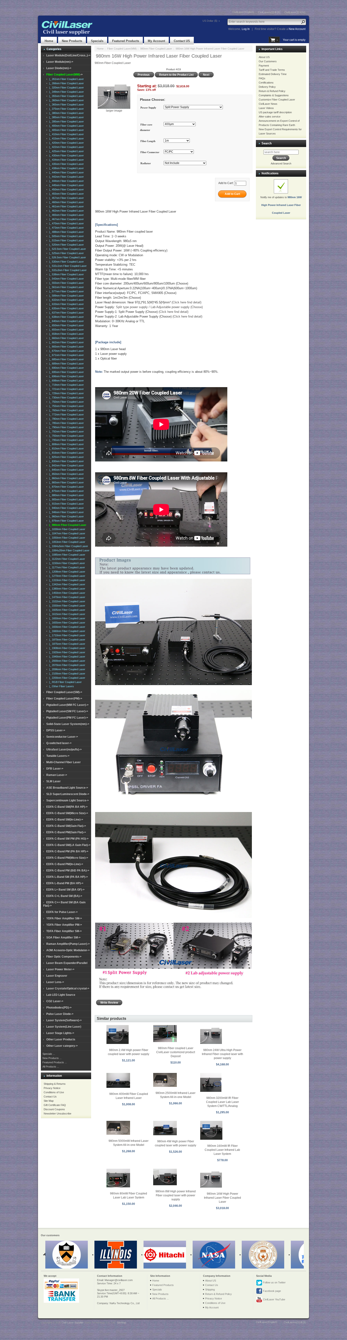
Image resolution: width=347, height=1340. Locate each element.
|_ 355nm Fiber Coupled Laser (66, 96)
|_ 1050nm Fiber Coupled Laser (66, 537)
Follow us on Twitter (274, 1282)
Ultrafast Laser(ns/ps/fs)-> (64, 749)
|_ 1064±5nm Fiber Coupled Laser (68, 546)
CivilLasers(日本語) (269, 12)
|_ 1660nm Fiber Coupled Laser (66, 631)
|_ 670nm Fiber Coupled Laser (66, 350)
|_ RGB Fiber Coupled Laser (65, 682)
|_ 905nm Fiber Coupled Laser (66, 499)
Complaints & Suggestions (274, 95)
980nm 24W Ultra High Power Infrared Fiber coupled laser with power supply (222, 1054)
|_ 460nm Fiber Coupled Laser (66, 202)
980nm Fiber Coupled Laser (156, 48)
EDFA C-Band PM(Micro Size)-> (67, 857)
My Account (156, 41)
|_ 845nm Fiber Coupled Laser (66, 469)
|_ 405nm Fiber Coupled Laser (66, 130)
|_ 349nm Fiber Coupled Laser (66, 91)
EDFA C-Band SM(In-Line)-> (64, 819)
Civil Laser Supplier (72, 1322)
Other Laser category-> (62, 1045)
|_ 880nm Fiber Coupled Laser (66, 495)
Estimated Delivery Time (273, 74)
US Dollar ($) (210, 20)
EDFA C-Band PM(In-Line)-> (64, 864)
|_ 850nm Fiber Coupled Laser (66, 474)
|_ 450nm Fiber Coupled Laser (66, 189)
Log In (246, 29)
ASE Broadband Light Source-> (67, 787)
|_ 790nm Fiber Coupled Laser (66, 427)
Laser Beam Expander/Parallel (66, 963)
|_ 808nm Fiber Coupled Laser (66, 444)
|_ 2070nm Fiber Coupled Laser (66, 665)
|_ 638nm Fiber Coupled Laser (66, 316)
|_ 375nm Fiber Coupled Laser (66, 108)
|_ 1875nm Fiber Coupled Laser (66, 643)
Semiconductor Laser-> (62, 736)
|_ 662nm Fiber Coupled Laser (66, 342)
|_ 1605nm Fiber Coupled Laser (66, 609)
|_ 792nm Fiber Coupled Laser (66, 431)
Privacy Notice (52, 1088)
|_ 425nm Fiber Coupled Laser (66, 151)
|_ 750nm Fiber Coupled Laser (66, 401)
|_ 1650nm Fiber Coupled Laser (66, 618)
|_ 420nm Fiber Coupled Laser (66, 142)
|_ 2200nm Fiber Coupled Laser (66, 677)
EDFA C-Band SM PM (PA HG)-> (67, 838)
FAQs (262, 78)
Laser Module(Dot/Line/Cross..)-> (68, 55)
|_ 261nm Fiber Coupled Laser (66, 79)
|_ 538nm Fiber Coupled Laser (66, 274)
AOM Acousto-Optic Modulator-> (68, 950)
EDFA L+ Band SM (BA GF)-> (65, 889)
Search (267, 143)
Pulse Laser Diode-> (59, 1014)
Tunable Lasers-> (57, 756)
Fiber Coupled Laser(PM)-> (64, 698)
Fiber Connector (149, 152)
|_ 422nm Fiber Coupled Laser (66, 147)
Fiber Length (147, 141)
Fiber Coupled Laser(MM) (122, 48)
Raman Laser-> (56, 775)
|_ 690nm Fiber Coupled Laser (66, 367)
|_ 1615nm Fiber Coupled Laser (66, 614)
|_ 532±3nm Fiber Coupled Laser (67, 270)
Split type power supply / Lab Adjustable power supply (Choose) (159, 307)
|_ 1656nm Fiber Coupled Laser (66, 626)
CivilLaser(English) (243, 12)
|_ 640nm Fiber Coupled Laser (66, 321)
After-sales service (269, 116)
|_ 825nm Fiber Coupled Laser (66, 457)
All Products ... (50, 1066)
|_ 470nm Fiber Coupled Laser (66, 223)
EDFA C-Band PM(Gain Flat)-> (66, 832)
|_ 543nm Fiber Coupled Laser (66, 278)
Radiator (145, 163)
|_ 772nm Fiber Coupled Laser (66, 414)
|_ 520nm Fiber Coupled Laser (66, 244)
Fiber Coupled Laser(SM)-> (64, 692)
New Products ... (52, 1058)
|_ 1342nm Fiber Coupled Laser (66, 584)
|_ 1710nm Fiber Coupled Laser (66, 635)
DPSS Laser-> (55, 730)
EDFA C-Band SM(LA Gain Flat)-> (68, 845)
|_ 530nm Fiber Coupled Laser (66, 261)
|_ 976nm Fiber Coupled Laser (66, 520)
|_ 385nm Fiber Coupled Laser (66, 117)
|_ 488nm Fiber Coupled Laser (66, 231)
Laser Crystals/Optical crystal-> (67, 988)
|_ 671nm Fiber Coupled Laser (66, 355)
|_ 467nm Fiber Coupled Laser (66, 219)
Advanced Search (281, 163)
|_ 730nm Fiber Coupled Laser (66, 397)
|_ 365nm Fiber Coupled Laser (66, 104)
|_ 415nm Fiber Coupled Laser (66, 138)
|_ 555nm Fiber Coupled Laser (66, 282)
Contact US (182, 41)
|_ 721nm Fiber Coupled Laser (66, 389)
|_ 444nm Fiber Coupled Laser (66, 181)
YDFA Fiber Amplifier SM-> (64, 918)
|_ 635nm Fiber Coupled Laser (66, 308)
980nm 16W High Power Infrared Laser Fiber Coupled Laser (222, 1197)
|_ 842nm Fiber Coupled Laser (66, 465)
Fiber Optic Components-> (63, 956)
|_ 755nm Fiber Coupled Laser (66, 406)
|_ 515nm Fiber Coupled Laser (66, 240)
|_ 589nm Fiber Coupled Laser (66, 295)
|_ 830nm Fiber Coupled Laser (66, 461)
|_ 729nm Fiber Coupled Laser (66, 393)
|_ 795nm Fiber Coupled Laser (66, 440)
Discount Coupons (54, 1109)
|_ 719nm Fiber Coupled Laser (66, 384)
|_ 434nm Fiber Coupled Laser (66, 159)
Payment (264, 65)
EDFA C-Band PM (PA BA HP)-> (67, 851)
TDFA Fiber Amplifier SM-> (64, 931)
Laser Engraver (56, 975)
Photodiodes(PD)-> (59, 1007)
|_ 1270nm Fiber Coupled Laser (66, 575)
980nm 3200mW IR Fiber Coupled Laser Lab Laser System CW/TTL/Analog (222, 1102)
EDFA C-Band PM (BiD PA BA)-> (67, 870)
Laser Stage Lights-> (60, 1033)
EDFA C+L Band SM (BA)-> (64, 896)
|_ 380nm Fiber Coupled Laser (66, 113)
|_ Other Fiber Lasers (61, 686)
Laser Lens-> (55, 982)
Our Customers (268, 61)
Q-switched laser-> (59, 743)
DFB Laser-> (54, 768)
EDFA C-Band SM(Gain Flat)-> (66, 826)
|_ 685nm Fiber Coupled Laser (66, 359)
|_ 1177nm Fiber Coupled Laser (66, 567)
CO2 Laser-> (54, 1001)
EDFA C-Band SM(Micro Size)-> (67, 813)
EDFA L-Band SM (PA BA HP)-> (67, 877)
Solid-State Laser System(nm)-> (67, 724)
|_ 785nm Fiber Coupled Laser (66, 423)
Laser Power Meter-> (60, 969)
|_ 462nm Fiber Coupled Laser (66, 210)
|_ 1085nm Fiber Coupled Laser (66, 554)
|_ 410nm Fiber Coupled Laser (66, 134)
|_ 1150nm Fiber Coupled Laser (66, 563)
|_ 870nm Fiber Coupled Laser (66, 486)
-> (64, 74)
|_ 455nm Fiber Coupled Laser (66, 193)
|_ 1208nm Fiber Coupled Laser (66, 571)
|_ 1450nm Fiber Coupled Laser (66, 592)
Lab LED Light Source (60, 995)
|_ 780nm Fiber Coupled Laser (66, 418)
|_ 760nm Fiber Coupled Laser (66, 410)
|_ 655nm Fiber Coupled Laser (66, 329)
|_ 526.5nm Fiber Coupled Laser (67, 257)
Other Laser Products (60, 1039)
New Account (297, 29)
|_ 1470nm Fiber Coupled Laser (66, 597)
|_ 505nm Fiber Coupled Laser (66, 236)
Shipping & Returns (55, 1083)
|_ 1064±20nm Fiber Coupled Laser (68, 550)
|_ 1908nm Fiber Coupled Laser (66, 648)
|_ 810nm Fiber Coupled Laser (66, 448)
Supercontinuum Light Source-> (67, 800)
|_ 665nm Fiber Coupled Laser (66, 346)
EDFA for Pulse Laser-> (62, 912)
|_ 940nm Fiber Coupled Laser (66, 508)
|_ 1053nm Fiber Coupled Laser (66, 541)
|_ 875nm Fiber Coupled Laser (66, 491)
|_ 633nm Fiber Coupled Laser (66, 304)
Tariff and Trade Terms (272, 69)
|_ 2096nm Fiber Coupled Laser (66, 669)
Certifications (266, 82)
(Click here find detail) (186, 302)
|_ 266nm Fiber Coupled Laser (66, 83)
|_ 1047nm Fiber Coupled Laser (66, 533)
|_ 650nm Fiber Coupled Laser (66, 325)
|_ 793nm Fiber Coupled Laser (66, 435)
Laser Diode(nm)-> (58, 68)
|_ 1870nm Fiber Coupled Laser (66, 639)
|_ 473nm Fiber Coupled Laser (66, 227)
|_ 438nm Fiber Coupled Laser (66, 168)
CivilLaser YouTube (273, 1299)
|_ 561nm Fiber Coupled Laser (66, 287)
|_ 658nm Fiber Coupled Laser (66, 333)
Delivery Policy (267, 86)
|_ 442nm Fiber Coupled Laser (66, 176)
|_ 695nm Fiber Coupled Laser (66, 372)
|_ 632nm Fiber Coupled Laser (66, 299)
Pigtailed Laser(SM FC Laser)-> (67, 711)
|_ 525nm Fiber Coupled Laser (66, 253)
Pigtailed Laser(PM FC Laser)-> (67, 717)
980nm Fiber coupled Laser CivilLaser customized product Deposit (175, 1052)
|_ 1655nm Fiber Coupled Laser (66, 622)
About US (264, 57)
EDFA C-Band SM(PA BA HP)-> (67, 806)
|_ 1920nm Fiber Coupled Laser (66, 652)
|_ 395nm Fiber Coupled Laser (66, 121)
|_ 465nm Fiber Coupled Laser (66, 215)
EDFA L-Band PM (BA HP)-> (64, 883)
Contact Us (50, 1096)
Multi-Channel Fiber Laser (63, 762)
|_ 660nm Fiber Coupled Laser (66, 338)
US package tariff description (275, 112)
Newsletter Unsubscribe (57, 1113)
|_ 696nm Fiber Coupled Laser (66, 376)
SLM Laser (53, 781)
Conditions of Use (54, 1092)
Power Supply (148, 107)
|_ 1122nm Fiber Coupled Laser (66, 558)
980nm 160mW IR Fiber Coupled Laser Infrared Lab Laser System (222, 1150)
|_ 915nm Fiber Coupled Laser (66, 503)
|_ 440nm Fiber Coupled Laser (66, 172)
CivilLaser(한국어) (294, 12)
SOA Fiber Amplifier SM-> (63, 937)
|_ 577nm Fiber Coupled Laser (66, 291)
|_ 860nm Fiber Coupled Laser (66, 478)
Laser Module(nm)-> (59, 61)
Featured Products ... (54, 1062)
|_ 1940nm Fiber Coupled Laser (66, 656)
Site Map (49, 1100)
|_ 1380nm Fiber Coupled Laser (66, 588)
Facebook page (271, 1291)
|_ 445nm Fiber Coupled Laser (66, 185)
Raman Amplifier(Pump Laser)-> (68, 944)
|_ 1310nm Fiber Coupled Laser (66, 580)
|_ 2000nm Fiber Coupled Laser (66, 660)
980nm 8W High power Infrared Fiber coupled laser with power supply (176, 1195)
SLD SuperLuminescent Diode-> (67, 794)
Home (49, 41)
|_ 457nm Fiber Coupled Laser (66, 198)
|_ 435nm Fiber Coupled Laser (66, 164)
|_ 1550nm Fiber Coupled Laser (66, 605)
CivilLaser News (268, 103)
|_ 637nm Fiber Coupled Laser (66, 312)
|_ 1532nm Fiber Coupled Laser (66, 601)
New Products (72, 41)
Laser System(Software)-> (64, 1020)
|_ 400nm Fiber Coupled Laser (66, 125)
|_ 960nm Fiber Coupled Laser (66, 516)
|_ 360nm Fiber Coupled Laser (66, 100)
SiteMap (121, 1322)
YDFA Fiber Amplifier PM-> (64, 924)
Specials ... (48, 1053)
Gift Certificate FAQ (55, 1105)
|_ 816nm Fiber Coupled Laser (66, 452)
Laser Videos (266, 108)
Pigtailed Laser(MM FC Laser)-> (67, 705)
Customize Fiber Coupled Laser (277, 99)
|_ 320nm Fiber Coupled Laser (66, 87)
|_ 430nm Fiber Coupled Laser (66, 155)
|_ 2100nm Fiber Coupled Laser (66, 673)
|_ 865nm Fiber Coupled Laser (66, 482)
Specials (97, 41)
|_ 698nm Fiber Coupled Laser (66, 380)
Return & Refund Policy (272, 91)
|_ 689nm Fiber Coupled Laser (66, 363)
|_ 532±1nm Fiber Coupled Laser (67, 265)
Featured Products (125, 41)
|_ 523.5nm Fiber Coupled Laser (67, 248)
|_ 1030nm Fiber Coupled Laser (66, 529)
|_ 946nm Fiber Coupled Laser (66, 512)
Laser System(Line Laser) (63, 1026)
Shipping (210, 1289)
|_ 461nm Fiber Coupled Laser (66, 206)
